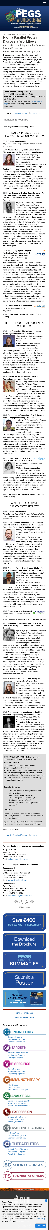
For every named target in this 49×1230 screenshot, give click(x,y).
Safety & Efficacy (14, 1069)
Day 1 (9, 113)
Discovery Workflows (15, 1122)
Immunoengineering (15, 1087)
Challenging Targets (15, 1058)
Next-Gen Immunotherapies (18, 1090)
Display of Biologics (15, 1037)
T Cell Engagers (13, 1085)
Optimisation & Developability (19, 1101)
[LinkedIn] (27, 902)
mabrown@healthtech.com (18, 859)
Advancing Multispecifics (17, 1071)
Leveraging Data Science (17, 1117)
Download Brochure (20, 113)
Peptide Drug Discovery (16, 1154)
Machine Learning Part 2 (17, 1042)
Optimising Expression (16, 1119)
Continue (41, 1225)
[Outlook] (16, 902)
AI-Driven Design (14, 1133)
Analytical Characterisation (18, 1103)
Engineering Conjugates (17, 1152)
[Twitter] (32, 902)
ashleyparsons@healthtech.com (20, 896)
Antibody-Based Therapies (18, 1053)
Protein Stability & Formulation (19, 1106)
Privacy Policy (40, 1219)
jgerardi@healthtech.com (17, 880)
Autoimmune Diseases (16, 1055)
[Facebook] (21, 902)
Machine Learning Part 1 (17, 1135)
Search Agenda (36, 113)
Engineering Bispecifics (16, 1074)
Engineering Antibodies (16, 1039)
